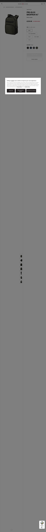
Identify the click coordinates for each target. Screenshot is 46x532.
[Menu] (44, 521)
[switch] (42, 527)
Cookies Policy (27, 86)
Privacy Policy (19, 86)
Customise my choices (31, 90)
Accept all (11, 90)
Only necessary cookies (21, 91)
